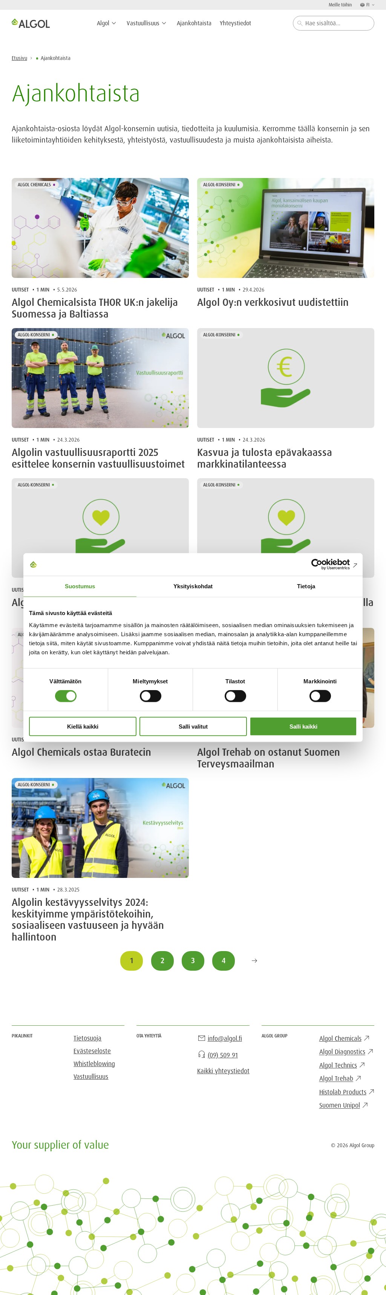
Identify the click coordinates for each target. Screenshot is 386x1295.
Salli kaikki (303, 726)
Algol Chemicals (34, 185)
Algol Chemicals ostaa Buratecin (81, 752)
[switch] (150, 696)
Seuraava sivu (254, 961)
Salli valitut (193, 726)
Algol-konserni (219, 185)
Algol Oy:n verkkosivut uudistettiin (273, 302)
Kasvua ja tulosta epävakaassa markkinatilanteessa (264, 458)
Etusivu (19, 58)
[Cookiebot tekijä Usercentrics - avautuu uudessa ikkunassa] (324, 564)
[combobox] (333, 23)
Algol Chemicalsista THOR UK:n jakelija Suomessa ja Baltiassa (95, 308)
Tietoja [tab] (306, 586)
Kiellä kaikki (82, 726)
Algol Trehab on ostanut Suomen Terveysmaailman (268, 758)
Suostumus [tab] (80, 586)
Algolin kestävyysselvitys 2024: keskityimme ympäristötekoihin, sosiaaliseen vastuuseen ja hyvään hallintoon (88, 920)
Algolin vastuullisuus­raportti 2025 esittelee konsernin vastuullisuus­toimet (98, 458)
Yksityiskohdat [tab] (193, 586)
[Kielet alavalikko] (372, 4)
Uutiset (20, 289)
